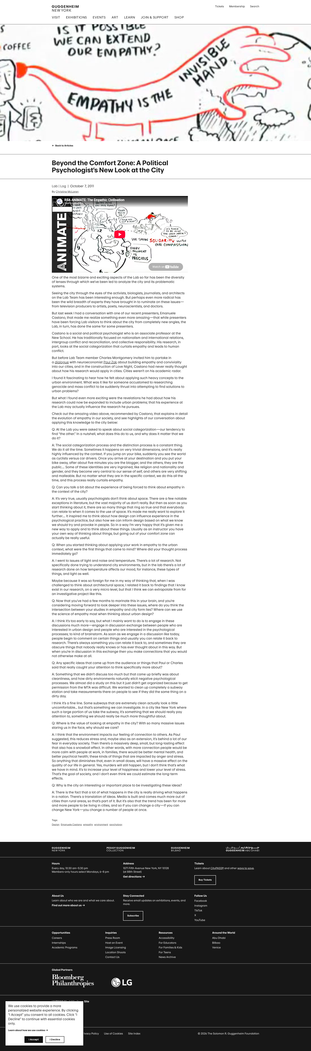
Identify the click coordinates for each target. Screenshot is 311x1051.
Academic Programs (64, 947)
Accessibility (166, 937)
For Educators (167, 942)
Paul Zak (110, 362)
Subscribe (133, 915)
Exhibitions (76, 17)
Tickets (219, 6)
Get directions (132, 876)
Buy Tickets (205, 880)
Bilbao (216, 942)
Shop (179, 17)
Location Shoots (115, 952)
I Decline (55, 1039)
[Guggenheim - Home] (65, 8)
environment (101, 824)
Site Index (134, 1033)
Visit (56, 17)
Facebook (200, 900)
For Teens (165, 952)
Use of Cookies (113, 1033)
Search (254, 6)
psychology (115, 824)
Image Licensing (115, 947)
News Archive (167, 957)
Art (115, 17)
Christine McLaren (67, 191)
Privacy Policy (90, 1033)
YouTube (199, 920)
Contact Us (112, 957)
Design (56, 824)
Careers (57, 937)
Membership (237, 6)
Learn (129, 17)
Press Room (112, 937)
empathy (88, 824)
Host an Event (114, 942)
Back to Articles (64, 145)
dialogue (62, 362)
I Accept (34, 1039)
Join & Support (155, 17)
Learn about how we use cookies (26, 1030)
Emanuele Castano (71, 824)
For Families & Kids (170, 947)
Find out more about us (67, 905)
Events (99, 17)
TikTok (198, 910)
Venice (216, 947)
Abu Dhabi (218, 937)
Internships (59, 942)
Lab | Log (59, 186)
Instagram (200, 905)
